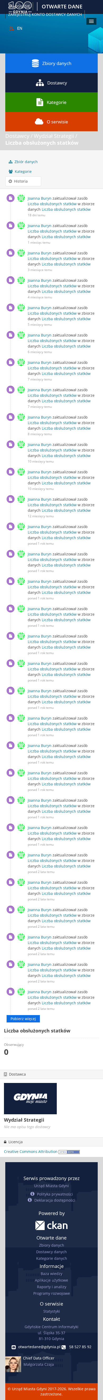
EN (19, 28)
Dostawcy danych (51, 1251)
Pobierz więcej (23, 1018)
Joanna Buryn (40, 198)
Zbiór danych (25, 161)
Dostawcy (57, 83)
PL (12, 28)
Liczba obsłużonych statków (41, 142)
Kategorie (57, 102)
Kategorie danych (51, 1258)
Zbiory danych (56, 63)
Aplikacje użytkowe (51, 1280)
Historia (20, 181)
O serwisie (57, 122)
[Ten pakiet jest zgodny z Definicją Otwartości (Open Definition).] (69, 1151)
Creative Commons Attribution (31, 1151)
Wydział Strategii (54, 135)
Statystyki (51, 1311)
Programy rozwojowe (51, 1293)
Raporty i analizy (51, 1286)
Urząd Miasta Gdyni (51, 1185)
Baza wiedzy (51, 1273)
